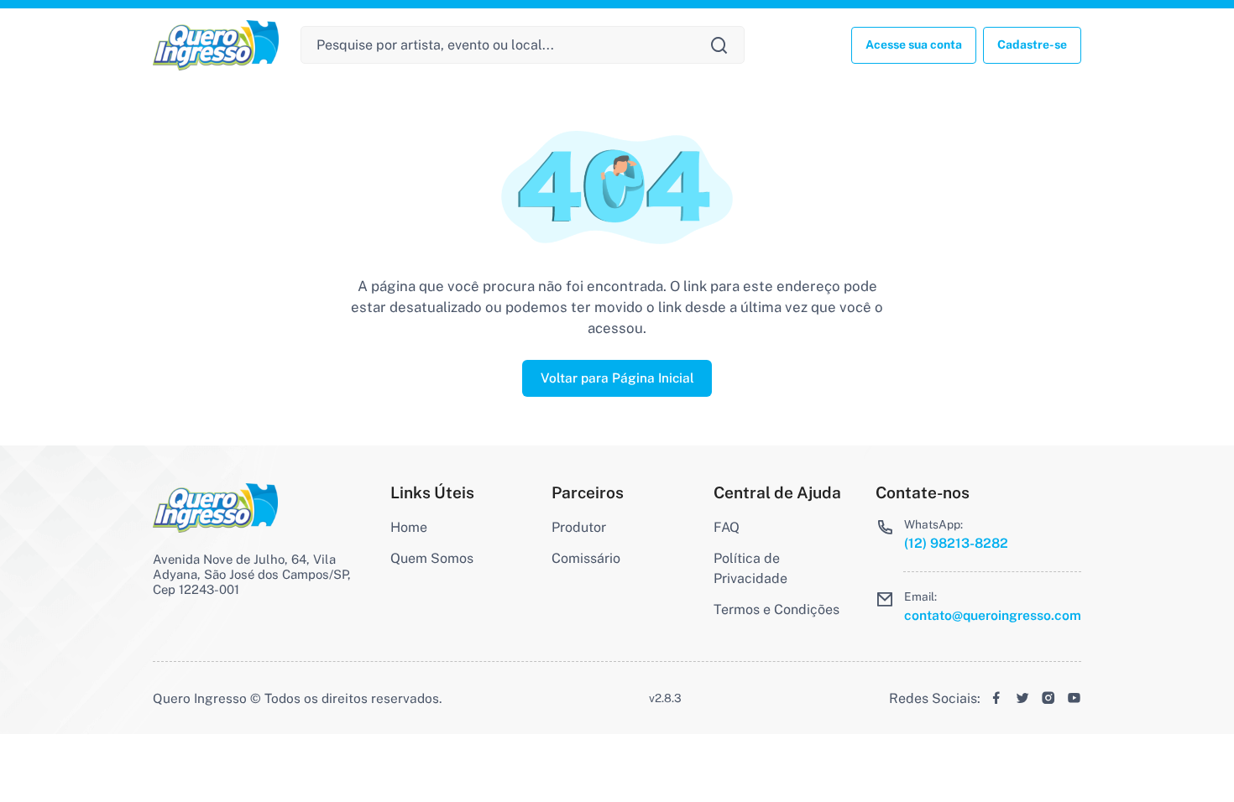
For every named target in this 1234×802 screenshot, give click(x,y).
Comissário (586, 558)
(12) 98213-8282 (956, 543)
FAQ (727, 527)
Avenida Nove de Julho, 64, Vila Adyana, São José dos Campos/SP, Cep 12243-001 (252, 574)
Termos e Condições (776, 609)
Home (408, 527)
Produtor (579, 527)
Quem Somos (431, 558)
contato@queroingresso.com (992, 615)
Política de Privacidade (750, 568)
